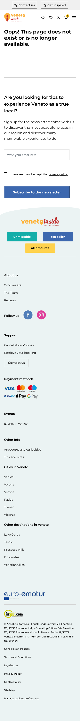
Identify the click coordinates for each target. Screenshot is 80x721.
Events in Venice (15, 423)
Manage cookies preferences (21, 698)
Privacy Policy (13, 673)
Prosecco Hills (14, 549)
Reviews (10, 300)
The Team (11, 293)
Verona (9, 484)
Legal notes (11, 665)
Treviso (9, 507)
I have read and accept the (39, 174)
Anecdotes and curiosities (22, 449)
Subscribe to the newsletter (37, 192)
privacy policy (58, 174)
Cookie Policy (12, 681)
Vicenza (9, 515)
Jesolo (8, 542)
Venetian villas (14, 565)
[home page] (14, 17)
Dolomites (11, 557)
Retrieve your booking (20, 353)
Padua (8, 499)
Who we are (12, 285)
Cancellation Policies (19, 345)
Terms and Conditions (17, 657)
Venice (9, 477)
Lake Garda (12, 534)
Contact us (16, 363)
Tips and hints (14, 457)
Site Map (9, 690)
